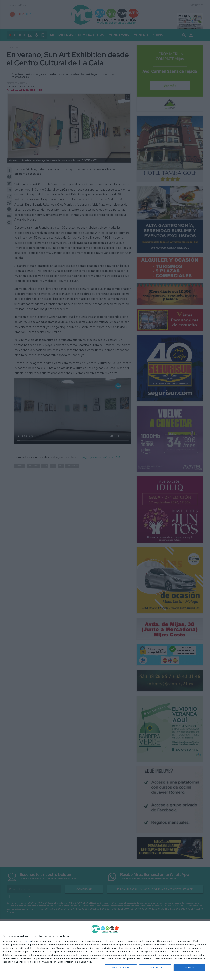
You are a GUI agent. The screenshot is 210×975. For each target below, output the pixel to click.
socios (27, 941)
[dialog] (105, 948)
